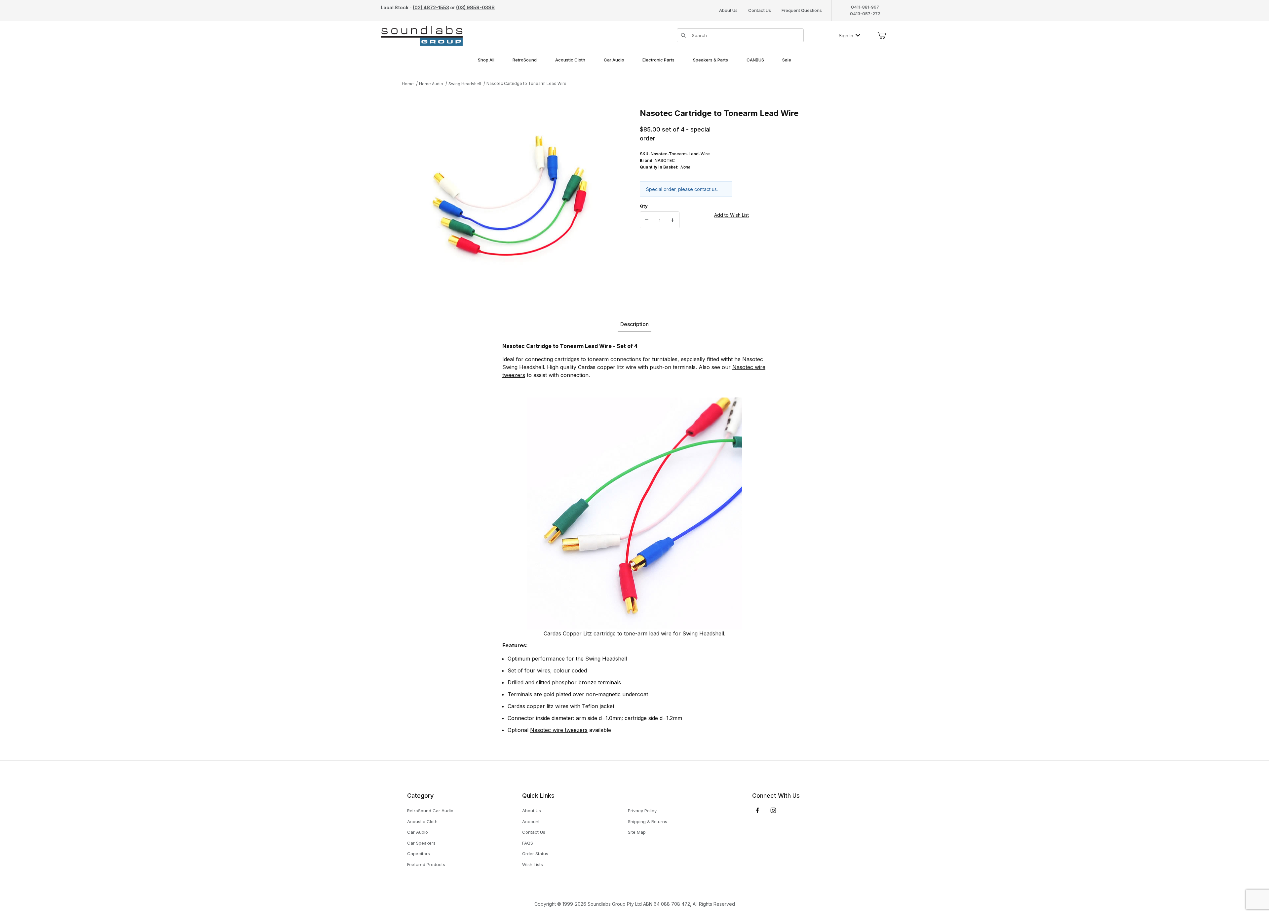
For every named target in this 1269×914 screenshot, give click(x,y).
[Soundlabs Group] (422, 35)
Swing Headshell (464, 83)
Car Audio (417, 832)
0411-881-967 (865, 7)
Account (531, 821)
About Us (728, 10)
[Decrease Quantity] (646, 220)
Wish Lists (532, 864)
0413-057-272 (865, 13)
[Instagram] (773, 810)
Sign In (846, 35)
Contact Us (759, 10)
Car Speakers (421, 843)
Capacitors (418, 853)
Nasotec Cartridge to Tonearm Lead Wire (526, 83)
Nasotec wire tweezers (559, 730)
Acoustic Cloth (422, 821)
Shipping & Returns (647, 821)
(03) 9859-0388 (475, 7)
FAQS (527, 843)
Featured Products (426, 864)
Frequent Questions (802, 10)
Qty (644, 206)
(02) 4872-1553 (431, 7)
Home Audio (431, 83)
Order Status (535, 853)
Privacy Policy (642, 810)
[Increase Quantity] (672, 220)
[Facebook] (757, 810)
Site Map (637, 832)
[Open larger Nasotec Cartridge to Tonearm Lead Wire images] (507, 202)
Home (408, 83)
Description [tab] (634, 324)
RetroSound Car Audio (430, 810)
